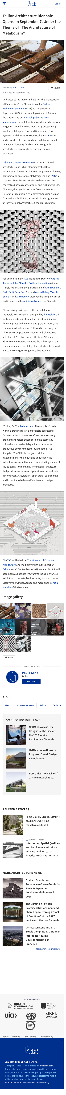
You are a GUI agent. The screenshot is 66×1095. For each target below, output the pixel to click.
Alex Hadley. (22, 296)
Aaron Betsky (42, 292)
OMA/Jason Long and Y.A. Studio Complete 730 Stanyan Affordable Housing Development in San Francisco (43, 936)
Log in (57, 4)
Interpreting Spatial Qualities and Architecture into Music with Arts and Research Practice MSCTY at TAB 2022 (43, 850)
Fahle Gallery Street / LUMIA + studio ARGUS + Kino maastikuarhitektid (43, 821)
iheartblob (49, 314)
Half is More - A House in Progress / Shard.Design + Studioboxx (43, 754)
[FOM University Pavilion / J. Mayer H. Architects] (16, 782)
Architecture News (25, 705)
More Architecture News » (48, 949)
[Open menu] (4, 4)
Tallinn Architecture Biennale (18, 162)
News (7, 705)
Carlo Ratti (8, 292)
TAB (47, 135)
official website (31, 301)
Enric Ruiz (20, 292)
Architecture (26, 426)
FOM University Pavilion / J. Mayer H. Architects (43, 776)
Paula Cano (30, 672)
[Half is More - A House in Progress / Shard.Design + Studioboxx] (16, 758)
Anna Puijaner (52, 287)
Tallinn (6, 569)
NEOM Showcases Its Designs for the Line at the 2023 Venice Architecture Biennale (42, 733)
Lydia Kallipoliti (30, 117)
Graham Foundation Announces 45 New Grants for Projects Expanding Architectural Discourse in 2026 (43, 888)
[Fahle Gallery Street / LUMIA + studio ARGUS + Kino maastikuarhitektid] (13, 825)
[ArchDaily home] (32, 3)
